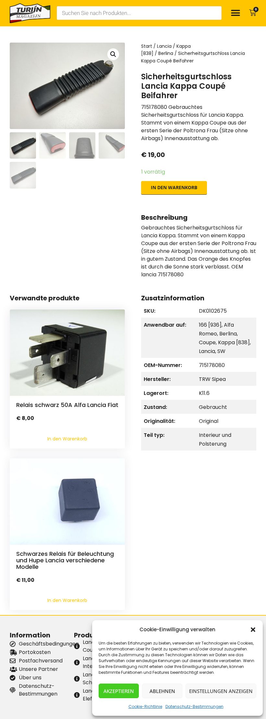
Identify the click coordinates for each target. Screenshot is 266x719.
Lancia (164, 46)
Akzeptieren (118, 691)
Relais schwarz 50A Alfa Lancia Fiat (67, 405)
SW (221, 351)
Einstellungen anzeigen (221, 691)
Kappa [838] (234, 342)
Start (146, 46)
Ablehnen (162, 691)
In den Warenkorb (174, 187)
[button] (253, 629)
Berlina (165, 53)
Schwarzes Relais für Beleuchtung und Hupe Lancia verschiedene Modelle (65, 560)
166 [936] (210, 325)
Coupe (207, 342)
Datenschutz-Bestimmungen (194, 706)
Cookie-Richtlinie (145, 706)
